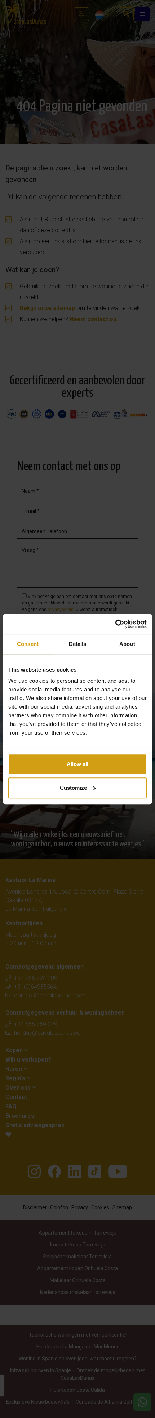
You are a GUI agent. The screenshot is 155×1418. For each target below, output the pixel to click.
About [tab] (127, 644)
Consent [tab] (28, 644)
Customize (73, 788)
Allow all (77, 764)
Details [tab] (78, 644)
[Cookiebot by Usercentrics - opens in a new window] (115, 624)
